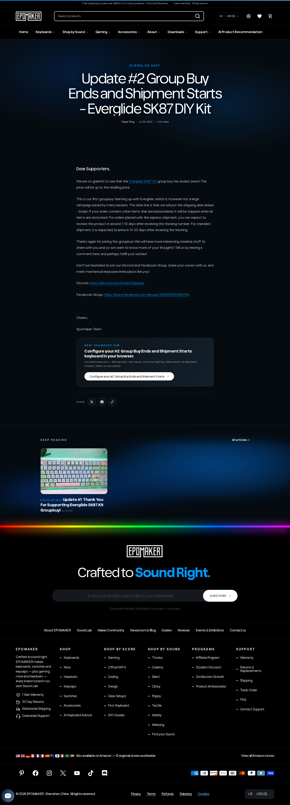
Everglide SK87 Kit (143, 181)
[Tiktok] (91, 773)
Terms (151, 794)
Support (201, 32)
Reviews (184, 630)
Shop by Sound (74, 32)
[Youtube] (77, 773)
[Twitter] (63, 773)
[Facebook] (35, 773)
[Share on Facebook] (102, 402)
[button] (129, 16)
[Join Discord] (104, 773)
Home (23, 32)
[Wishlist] (259, 16)
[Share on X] (92, 402)
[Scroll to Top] (282, 783)
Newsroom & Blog (143, 630)
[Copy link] (112, 402)
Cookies (204, 794)
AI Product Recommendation (240, 32)
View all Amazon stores (257, 755)
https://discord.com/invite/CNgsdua (117, 283)
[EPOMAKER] (145, 551)
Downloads (176, 32)
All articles (241, 439)
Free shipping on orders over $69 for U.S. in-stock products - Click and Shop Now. (125, 3)
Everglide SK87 (145, 65)
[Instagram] (49, 773)
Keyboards (44, 32)
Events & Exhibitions (210, 630)
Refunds (168, 794)
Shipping (186, 794)
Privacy (136, 794)
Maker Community (111, 630)
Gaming (101, 32)
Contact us (238, 630)
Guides (167, 630)
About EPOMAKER (57, 630)
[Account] (249, 16)
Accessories (127, 32)
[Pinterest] (22, 773)
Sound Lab (84, 630)
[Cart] (270, 16)
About (152, 32)
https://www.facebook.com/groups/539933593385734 (146, 294)
